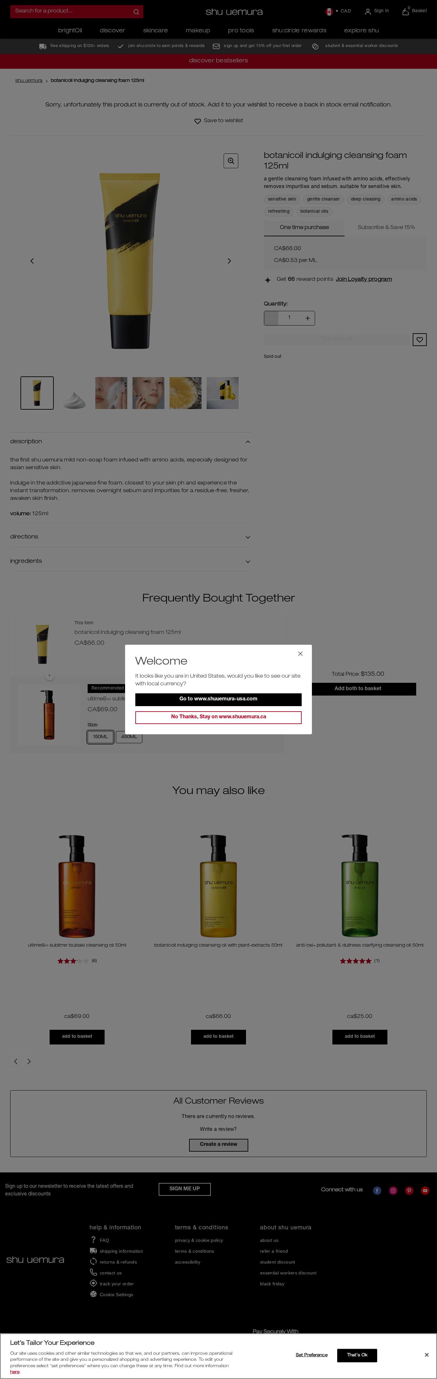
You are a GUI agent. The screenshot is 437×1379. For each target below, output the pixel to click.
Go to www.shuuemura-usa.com (218, 699)
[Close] (427, 1355)
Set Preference (312, 1355)
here (15, 1372)
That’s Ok (357, 1355)
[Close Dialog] (300, 654)
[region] (218, 1356)
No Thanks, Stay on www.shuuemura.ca (218, 717)
